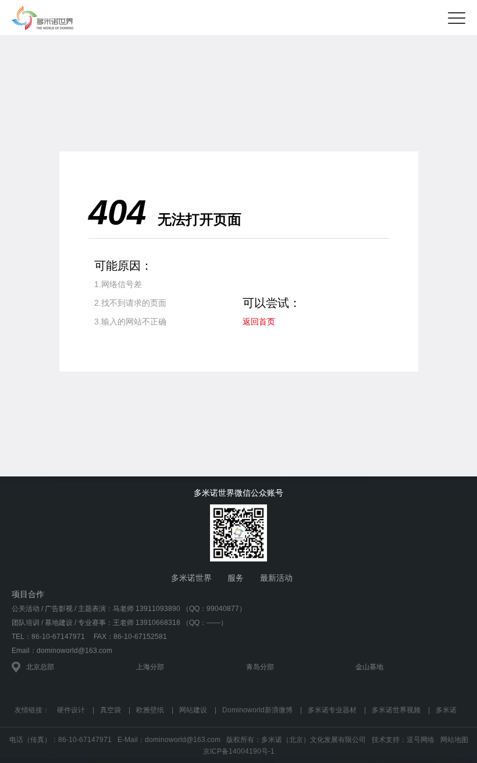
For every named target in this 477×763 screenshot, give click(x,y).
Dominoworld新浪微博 (257, 710)
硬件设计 (71, 710)
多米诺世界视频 (396, 710)
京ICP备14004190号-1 (239, 751)
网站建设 (193, 710)
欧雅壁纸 (150, 710)
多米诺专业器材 (332, 710)
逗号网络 (421, 740)
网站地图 (454, 740)
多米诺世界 (191, 577)
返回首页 (259, 321)
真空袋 (110, 710)
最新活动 (276, 577)
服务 (235, 577)
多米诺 (446, 710)
